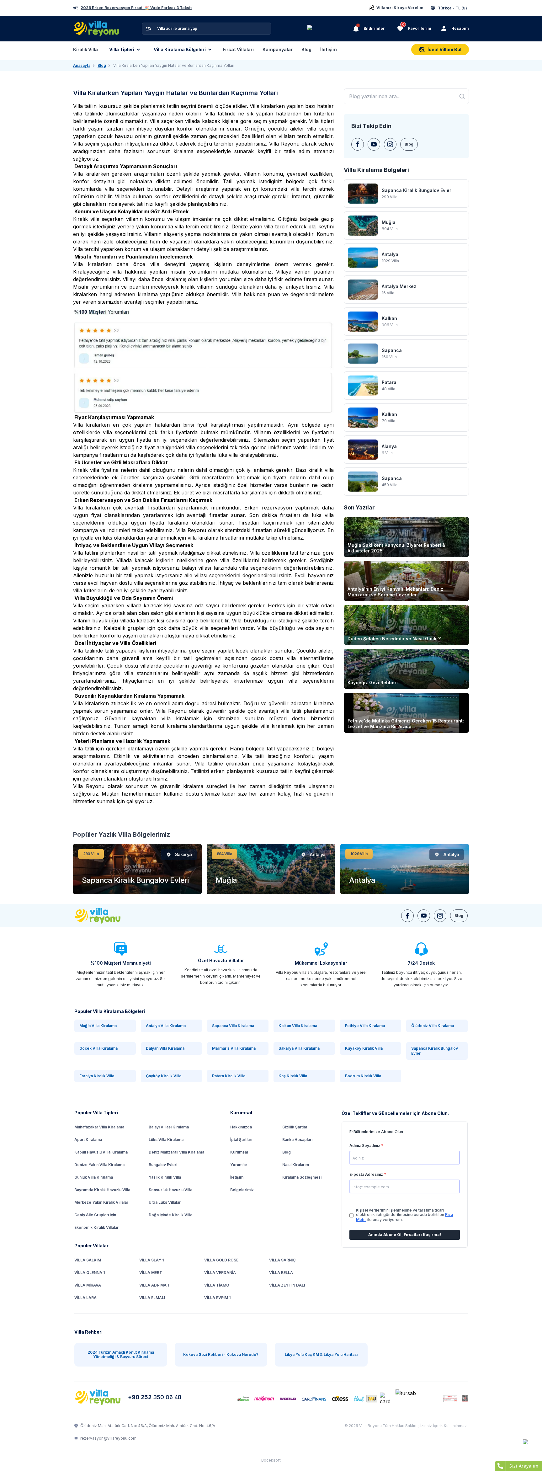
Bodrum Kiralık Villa (363, 1076)
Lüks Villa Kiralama (166, 1139)
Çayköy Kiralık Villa (163, 1076)
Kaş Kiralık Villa (293, 1076)
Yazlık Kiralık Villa (165, 1177)
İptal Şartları (241, 1139)
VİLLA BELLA (281, 1272)
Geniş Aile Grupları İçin (95, 1215)
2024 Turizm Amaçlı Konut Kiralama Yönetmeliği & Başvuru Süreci (121, 1354)
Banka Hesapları (297, 1139)
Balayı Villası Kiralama (169, 1127)
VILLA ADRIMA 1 (154, 1285)
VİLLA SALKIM (87, 1260)
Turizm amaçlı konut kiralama (150, 726)
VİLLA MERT (150, 1272)
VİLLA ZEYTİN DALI (287, 1285)
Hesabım (460, 28)
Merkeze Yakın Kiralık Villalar (101, 1202)
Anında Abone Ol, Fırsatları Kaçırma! (404, 1234)
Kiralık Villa (85, 49)
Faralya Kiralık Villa (96, 1076)
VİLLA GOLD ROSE (221, 1260)
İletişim (328, 49)
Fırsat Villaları (238, 49)
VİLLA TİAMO (216, 1285)
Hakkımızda (241, 1127)
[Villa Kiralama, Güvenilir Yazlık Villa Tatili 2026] (105, 916)
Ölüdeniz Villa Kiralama (432, 1025)
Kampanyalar (278, 49)
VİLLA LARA (85, 1297)
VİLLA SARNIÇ (282, 1260)
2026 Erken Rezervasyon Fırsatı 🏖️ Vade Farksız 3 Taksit (136, 8)
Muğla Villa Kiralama (98, 1025)
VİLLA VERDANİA (220, 1272)
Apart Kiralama (88, 1139)
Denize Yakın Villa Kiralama (99, 1164)
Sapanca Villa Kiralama (233, 1025)
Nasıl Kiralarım (295, 1164)
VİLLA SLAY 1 (151, 1260)
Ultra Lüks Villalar (165, 1202)
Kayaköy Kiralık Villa (364, 1048)
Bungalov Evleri (163, 1164)
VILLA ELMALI (152, 1297)
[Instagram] (390, 144)
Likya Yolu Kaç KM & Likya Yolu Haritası (321, 1354)
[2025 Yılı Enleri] (329, 29)
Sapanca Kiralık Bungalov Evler (434, 1051)
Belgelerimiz (242, 1189)
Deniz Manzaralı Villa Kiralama (176, 1152)
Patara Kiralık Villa (228, 1076)
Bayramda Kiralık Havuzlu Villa (102, 1189)
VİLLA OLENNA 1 (89, 1272)
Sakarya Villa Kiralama (299, 1048)
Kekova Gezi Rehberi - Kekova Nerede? (220, 1354)
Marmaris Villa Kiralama (234, 1048)
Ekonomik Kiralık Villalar (96, 1227)
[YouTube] (374, 144)
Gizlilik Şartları (295, 1127)
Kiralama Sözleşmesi (301, 1177)
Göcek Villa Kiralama (98, 1048)
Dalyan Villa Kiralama (165, 1048)
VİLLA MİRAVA (87, 1285)
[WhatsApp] (530, 1446)
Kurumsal (239, 1152)
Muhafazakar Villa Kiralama (99, 1127)
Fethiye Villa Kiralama (365, 1025)
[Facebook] (357, 144)
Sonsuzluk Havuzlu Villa (170, 1189)
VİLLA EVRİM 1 (217, 1297)
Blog (306, 49)
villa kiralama (203, 538)
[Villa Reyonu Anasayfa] (98, 1397)
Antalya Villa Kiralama (166, 1025)
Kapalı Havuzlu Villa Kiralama (101, 1152)
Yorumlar (238, 1164)
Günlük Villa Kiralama (93, 1177)
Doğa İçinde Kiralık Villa (170, 1215)
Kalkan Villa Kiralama (298, 1025)
